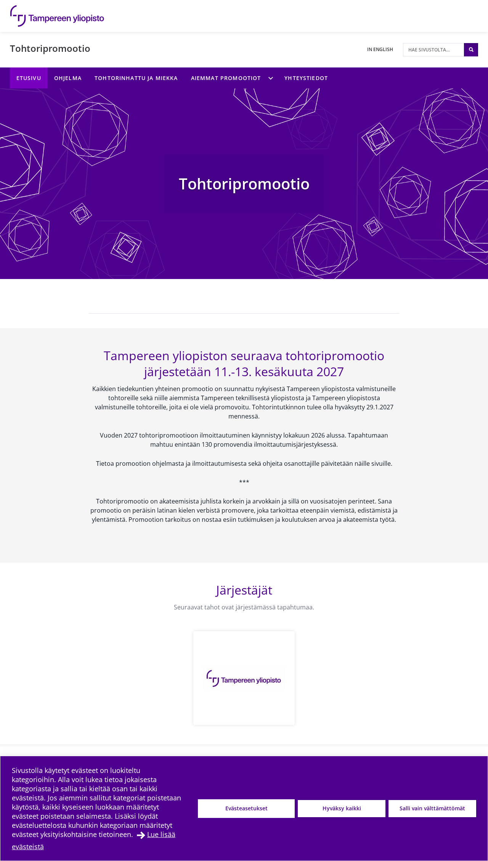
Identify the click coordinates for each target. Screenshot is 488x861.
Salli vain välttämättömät (432, 808)
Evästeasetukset (246, 808)
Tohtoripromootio (50, 48)
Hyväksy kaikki (342, 808)
